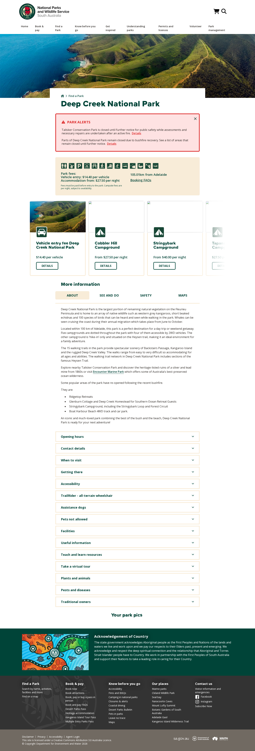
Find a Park (76, 96)
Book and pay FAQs (76, 704)
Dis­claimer (28, 737)
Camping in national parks (123, 697)
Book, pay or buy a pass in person (80, 698)
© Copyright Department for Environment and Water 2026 (54, 743)
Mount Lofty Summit (163, 705)
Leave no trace (117, 718)
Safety (146, 295)
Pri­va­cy (41, 737)
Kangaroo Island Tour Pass (80, 717)
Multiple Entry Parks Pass (79, 721)
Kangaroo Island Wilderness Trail (170, 721)
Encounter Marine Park (108, 372)
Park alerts (78, 122)
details (47, 266)
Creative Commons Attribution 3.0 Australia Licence (82, 740)
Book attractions (74, 693)
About (72, 295)
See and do (109, 295)
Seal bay (156, 697)
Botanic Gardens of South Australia (166, 711)
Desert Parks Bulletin (120, 709)
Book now (71, 688)
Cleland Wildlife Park (163, 693)
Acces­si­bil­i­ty (55, 737)
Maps (182, 295)
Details (136, 133)
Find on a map (30, 696)
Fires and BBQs (117, 693)
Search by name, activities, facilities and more (37, 690)
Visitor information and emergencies (208, 690)
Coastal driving (117, 705)
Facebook (206, 696)
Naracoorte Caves (162, 701)
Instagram (206, 701)
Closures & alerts (118, 701)
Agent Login (73, 737)
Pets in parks (116, 713)
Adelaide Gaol (159, 717)
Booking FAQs (140, 180)
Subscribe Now (203, 706)
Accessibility (115, 688)
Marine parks (159, 688)
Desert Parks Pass (75, 709)
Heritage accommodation (79, 713)
